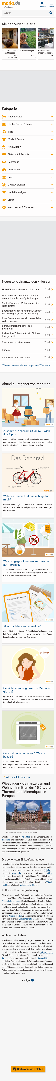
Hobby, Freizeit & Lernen (20, 124)
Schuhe (47, 870)
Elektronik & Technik (18, 154)
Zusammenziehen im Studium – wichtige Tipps (27, 432)
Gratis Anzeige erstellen (30, 1069)
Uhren (20, 873)
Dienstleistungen (17, 184)
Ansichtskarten (15, 916)
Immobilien (14, 169)
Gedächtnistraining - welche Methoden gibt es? (27, 689)
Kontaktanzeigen (17, 192)
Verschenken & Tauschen (21, 207)
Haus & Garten (15, 116)
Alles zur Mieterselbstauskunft (22, 626)
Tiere (10, 131)
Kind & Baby (14, 146)
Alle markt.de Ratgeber (18, 777)
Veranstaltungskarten (11, 901)
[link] (10, 43)
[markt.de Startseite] (11, 3)
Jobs (10, 177)
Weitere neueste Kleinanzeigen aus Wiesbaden (26, 365)
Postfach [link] (42, 7)
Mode (13, 873)
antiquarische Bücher (29, 885)
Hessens (6, 840)
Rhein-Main (25, 837)
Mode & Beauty (16, 139)
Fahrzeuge (13, 162)
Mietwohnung (46, 952)
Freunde (5, 958)
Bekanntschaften (26, 919)
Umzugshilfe (42, 958)
